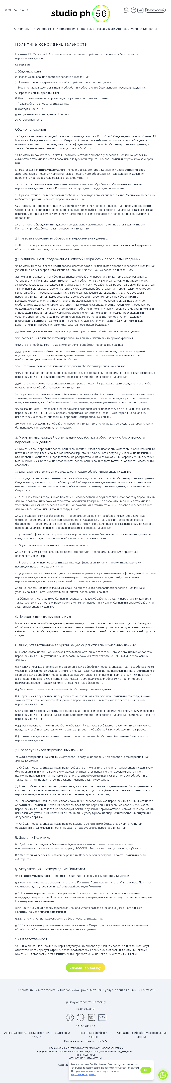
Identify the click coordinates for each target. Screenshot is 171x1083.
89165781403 (85, 1026)
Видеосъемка (68, 28)
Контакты (150, 28)
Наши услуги (106, 28)
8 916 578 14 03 (16, 10)
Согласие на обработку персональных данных (141, 1034)
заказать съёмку (85, 967)
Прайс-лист (87, 28)
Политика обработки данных (93, 1034)
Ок (145, 1070)
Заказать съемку (155, 10)
